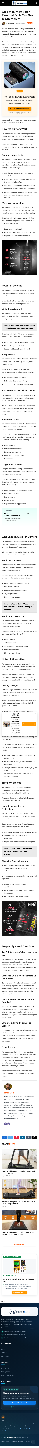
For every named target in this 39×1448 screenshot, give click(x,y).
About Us (4, 1353)
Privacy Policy (5, 1372)
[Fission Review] (19, 3)
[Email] (5, 1124)
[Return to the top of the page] (33, 1442)
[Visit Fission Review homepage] (19, 1311)
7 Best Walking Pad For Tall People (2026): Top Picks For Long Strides (18, 1233)
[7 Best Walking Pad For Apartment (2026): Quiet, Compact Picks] (19, 1189)
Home (3, 1349)
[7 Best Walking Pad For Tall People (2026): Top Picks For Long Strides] (19, 1220)
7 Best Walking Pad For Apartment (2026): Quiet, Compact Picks (18, 1203)
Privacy (8, 1441)
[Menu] (3, 3)
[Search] (36, 3)
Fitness (29, 23)
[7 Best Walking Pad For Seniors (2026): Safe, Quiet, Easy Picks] (19, 1159)
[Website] (8, 1124)
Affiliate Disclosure (17, 1441)
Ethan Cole (11, 23)
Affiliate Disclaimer (7, 1375)
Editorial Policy (6, 1368)
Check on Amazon (18, 1292)
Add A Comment (19, 1244)
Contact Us (5, 1356)
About (3, 1441)
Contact (27, 1441)
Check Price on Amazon (19, 109)
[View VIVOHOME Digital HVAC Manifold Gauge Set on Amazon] (19, 1266)
